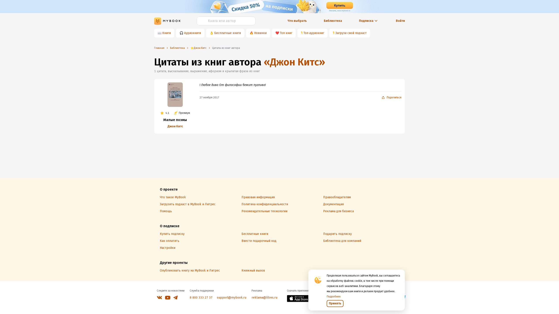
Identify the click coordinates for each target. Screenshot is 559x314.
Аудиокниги (192, 33)
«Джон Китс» (294, 62)
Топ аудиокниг (314, 33)
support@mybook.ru (231, 297)
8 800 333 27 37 (201, 297)
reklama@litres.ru (264, 297)
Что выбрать (297, 21)
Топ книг (286, 33)
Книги (166, 33)
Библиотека (333, 21)
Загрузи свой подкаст (351, 33)
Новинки (260, 33)
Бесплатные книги (227, 33)
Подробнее (334, 296)
